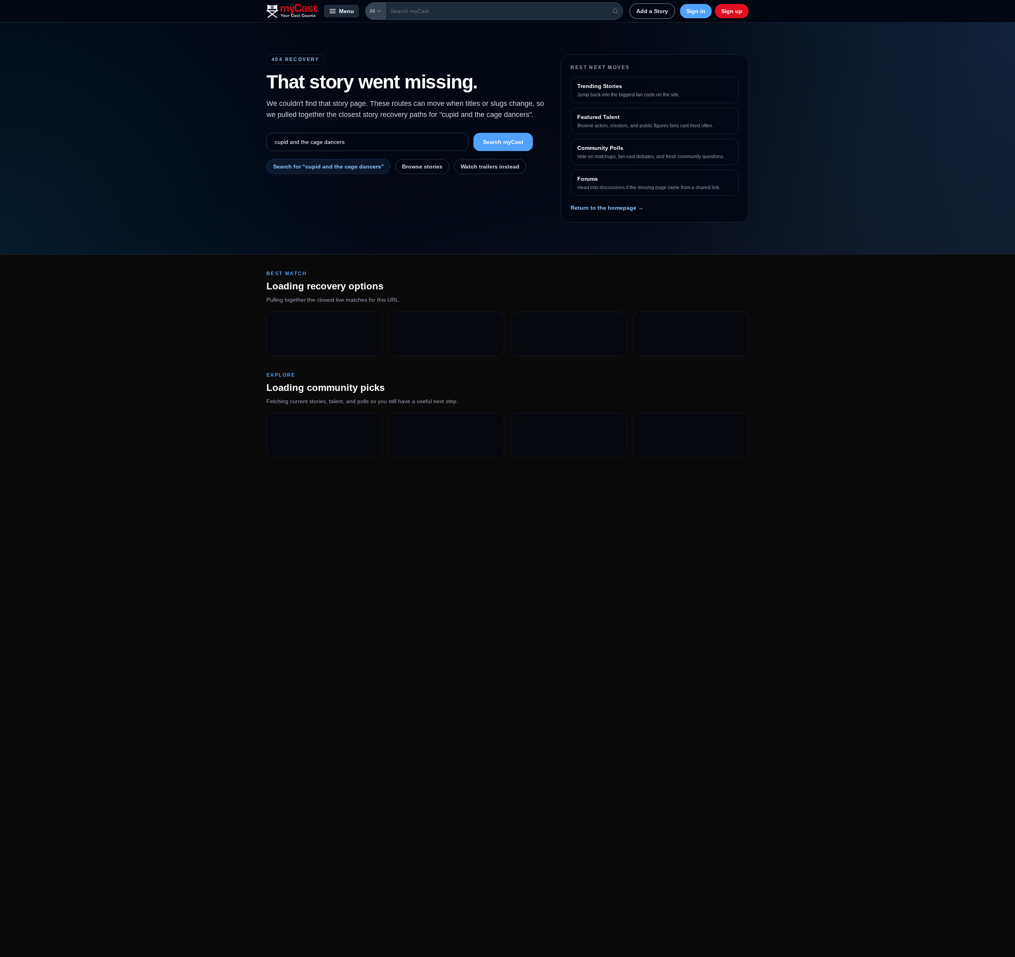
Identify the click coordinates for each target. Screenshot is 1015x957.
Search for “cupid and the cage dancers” (328, 166)
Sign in (695, 11)
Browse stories (422, 166)
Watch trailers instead (490, 166)
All (372, 11)
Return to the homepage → (607, 208)
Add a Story (652, 11)
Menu (346, 11)
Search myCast (503, 142)
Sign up (731, 11)
